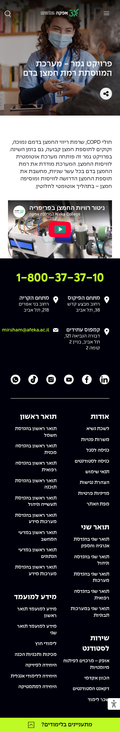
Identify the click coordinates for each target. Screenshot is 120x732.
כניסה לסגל (97, 450)
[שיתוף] (106, 94)
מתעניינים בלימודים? (66, 724)
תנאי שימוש (97, 472)
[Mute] (66, 251)
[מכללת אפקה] (59, 13)
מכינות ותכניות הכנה (36, 654)
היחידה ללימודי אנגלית (34, 676)
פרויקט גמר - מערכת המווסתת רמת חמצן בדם (67, 68)
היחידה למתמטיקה (37, 687)
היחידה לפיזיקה (41, 665)
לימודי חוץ (46, 643)
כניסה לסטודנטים (92, 461)
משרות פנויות (95, 439)
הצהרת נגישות (94, 482)
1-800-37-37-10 (60, 278)
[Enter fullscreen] (105, 251)
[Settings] (93, 251)
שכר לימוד (98, 699)
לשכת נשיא (97, 428)
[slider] (34, 251)
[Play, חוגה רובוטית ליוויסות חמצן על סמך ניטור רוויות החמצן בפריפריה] (15, 251)
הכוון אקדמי (96, 678)
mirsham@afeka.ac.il (25, 330)
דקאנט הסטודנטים (91, 688)
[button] (114, 704)
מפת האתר (98, 504)
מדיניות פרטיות (93, 493)
